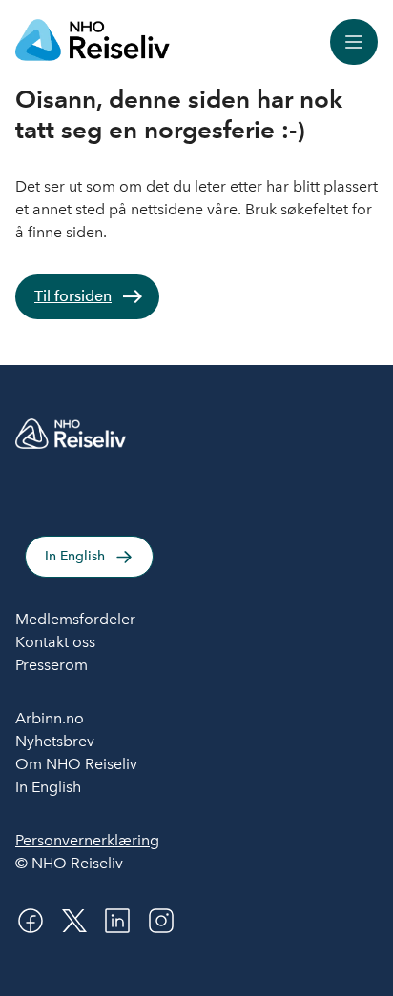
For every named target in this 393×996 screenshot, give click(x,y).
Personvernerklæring (87, 840)
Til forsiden (73, 296)
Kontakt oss (55, 642)
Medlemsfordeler (75, 619)
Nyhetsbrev (54, 741)
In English (75, 556)
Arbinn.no (49, 718)
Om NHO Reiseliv (76, 764)
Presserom (51, 665)
